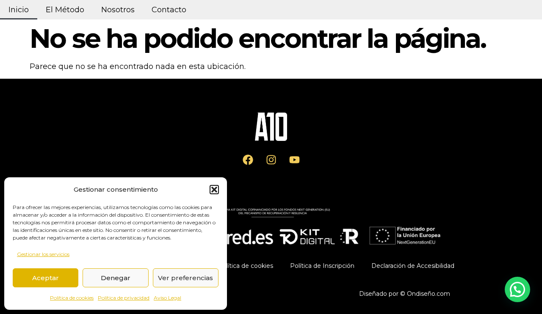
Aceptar (45, 278)
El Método (65, 9)
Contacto (169, 9)
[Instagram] (271, 160)
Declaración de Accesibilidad (412, 266)
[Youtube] (294, 160)
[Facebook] (247, 160)
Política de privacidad (123, 298)
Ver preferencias (185, 278)
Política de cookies (72, 298)
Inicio (18, 9)
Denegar (115, 278)
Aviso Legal (167, 298)
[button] (214, 189)
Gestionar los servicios (43, 254)
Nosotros (118, 9)
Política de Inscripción (322, 266)
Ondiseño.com (428, 293)
